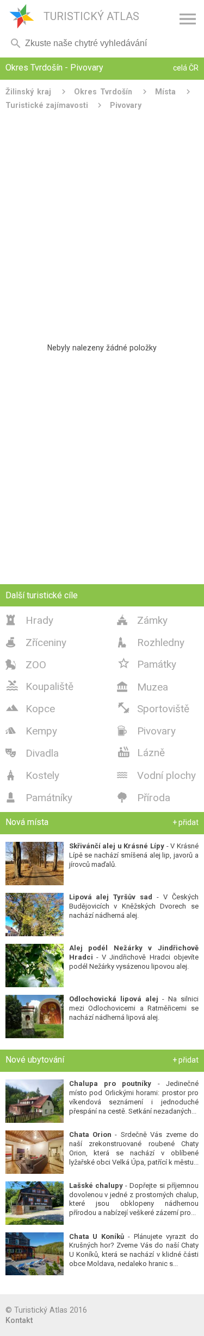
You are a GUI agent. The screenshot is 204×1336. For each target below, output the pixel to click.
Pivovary (125, 105)
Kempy (31, 731)
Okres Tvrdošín (103, 91)
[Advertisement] (102, 222)
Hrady (29, 620)
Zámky (142, 620)
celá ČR (186, 67)
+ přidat (185, 822)
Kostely (32, 775)
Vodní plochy (156, 775)
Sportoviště (153, 708)
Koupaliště (39, 686)
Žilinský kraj (28, 91)
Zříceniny (35, 642)
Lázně (141, 752)
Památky (146, 663)
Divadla (32, 753)
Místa (165, 91)
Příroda (143, 797)
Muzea (142, 687)
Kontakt (19, 1320)
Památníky (38, 797)
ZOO (25, 665)
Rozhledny (150, 642)
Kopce (30, 708)
